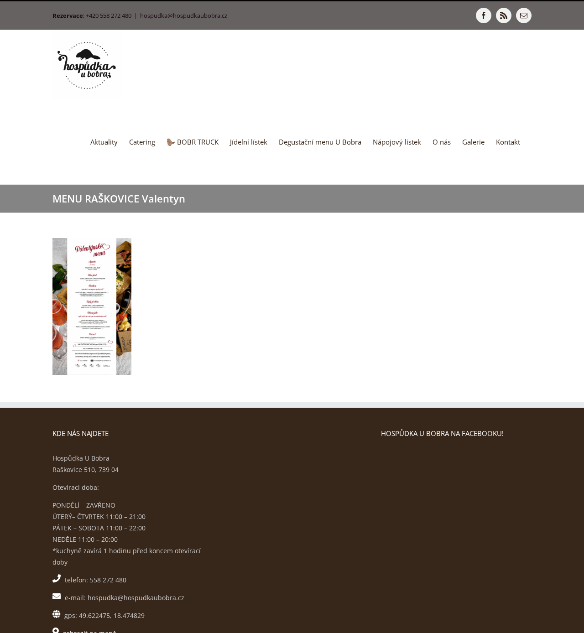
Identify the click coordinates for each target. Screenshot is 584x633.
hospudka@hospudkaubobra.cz (183, 15)
